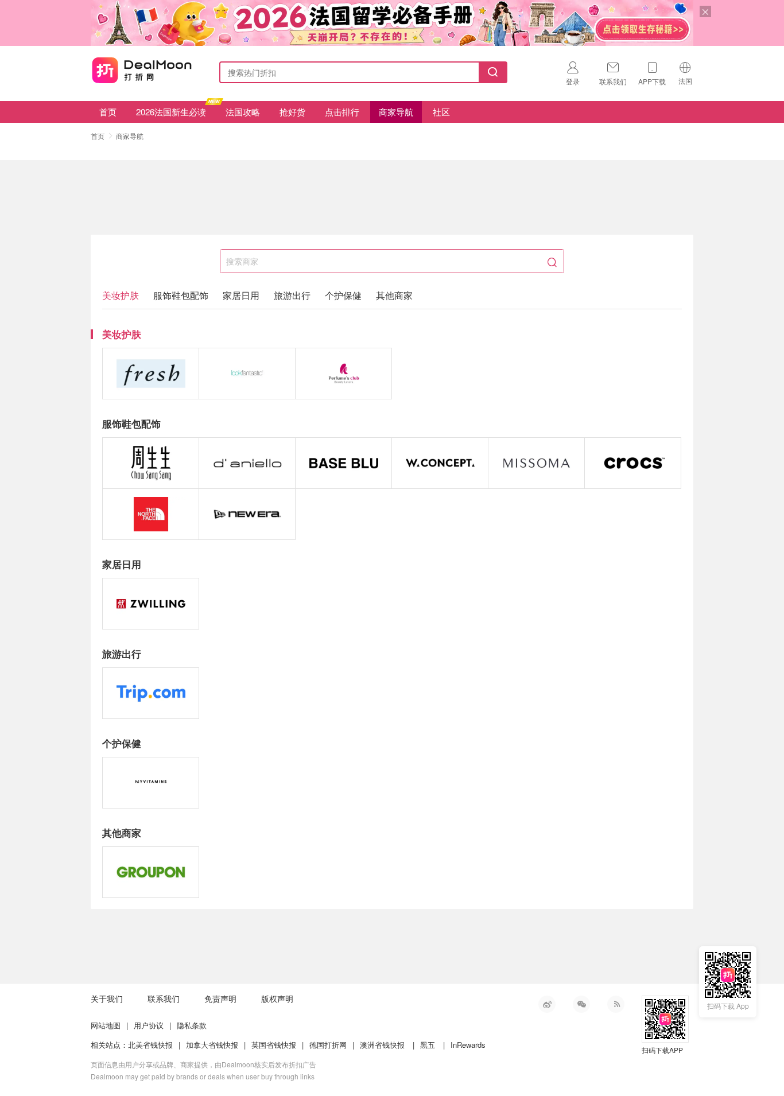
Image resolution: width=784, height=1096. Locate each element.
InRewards (468, 1044)
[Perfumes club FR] (343, 373)
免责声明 (220, 998)
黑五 (427, 1044)
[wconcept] (440, 463)
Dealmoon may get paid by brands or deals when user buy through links (203, 1076)
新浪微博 (547, 1004)
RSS (615, 1004)
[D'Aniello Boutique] (247, 463)
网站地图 (106, 1025)
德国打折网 (328, 1044)
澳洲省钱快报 (382, 1044)
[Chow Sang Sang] (151, 463)
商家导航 (396, 112)
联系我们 (164, 998)
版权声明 (277, 998)
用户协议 (149, 1025)
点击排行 (342, 112)
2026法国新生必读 (171, 112)
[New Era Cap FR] (247, 514)
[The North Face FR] (151, 514)
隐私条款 (192, 1025)
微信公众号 (581, 1004)
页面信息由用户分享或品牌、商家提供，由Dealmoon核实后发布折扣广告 (203, 1064)
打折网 (142, 70)
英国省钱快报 (273, 1044)
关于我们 (107, 998)
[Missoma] (536, 463)
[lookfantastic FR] (247, 373)
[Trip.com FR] (151, 693)
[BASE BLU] (343, 463)
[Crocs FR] (633, 463)
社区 (441, 112)
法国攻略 (243, 112)
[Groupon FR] (151, 872)
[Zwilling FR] (151, 603)
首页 (108, 112)
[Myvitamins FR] (151, 782)
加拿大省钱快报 (212, 1044)
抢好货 (292, 112)
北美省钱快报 (150, 1044)
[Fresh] (151, 373)
